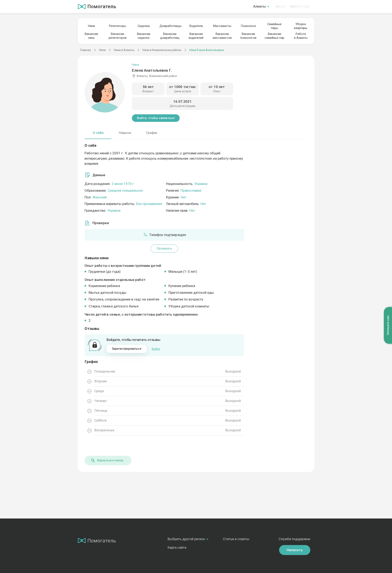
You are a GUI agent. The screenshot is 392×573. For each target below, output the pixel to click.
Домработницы (169, 26)
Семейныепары (274, 26)
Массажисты (222, 26)
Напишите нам (388, 325)
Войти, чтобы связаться (156, 118)
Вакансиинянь (91, 36)
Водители (196, 26)
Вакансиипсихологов (248, 36)
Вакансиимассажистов (222, 36)
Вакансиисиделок (143, 36)
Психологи (248, 26)
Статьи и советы (236, 539)
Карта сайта (177, 547)
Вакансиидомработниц (169, 36)
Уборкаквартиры (300, 26)
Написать (295, 550)
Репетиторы (117, 26)
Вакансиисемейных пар (274, 36)
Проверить (164, 248)
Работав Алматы (300, 36)
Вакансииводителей (196, 36)
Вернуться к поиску (110, 460)
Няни (91, 26)
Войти (156, 348)
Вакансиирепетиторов (118, 36)
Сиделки (144, 26)
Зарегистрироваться (126, 348)
